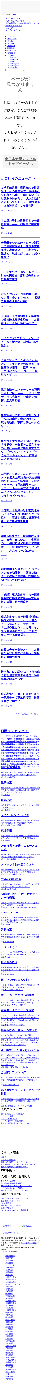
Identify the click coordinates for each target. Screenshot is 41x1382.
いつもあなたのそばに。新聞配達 (14, 1210)
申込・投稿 (12, 50)
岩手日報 (9, 1272)
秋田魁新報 (10, 1268)
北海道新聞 (10, 1256)
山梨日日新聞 (10, 1301)
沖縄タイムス (10, 1374)
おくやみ (11, 43)
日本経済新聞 (10, 1282)
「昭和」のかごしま (9, 1119)
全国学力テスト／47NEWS (12, 1201)
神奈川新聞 (10, 1296)
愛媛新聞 (9, 1350)
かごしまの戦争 (7, 1116)
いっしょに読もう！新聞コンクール (15, 1198)
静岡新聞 (9, 1315)
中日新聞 (9, 1308)
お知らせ (11, 55)
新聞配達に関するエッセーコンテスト (16, 1186)
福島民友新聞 (10, 1277)
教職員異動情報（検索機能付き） (14, 1167)
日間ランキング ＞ (15, 731)
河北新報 (9, 1260)
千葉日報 (9, 1294)
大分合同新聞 (10, 1360)
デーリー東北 (10, 1265)
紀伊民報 (9, 1334)
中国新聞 (9, 1339)
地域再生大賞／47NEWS (11, 1206)
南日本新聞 (10, 1372)
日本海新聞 (10, 1341)
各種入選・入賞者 (8, 1181)
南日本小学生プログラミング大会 (14, 1190)
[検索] (24, 70)
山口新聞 (9, 1343)
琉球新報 (9, 1376)
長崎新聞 (9, 1365)
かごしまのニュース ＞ (18, 178)
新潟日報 (9, 1305)
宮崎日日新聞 (10, 1362)
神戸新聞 (9, 1329)
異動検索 (11, 46)
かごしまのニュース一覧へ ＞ (28, 714)
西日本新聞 (10, 1358)
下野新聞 (9, 1286)
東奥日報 (9, 1263)
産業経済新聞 (10, 1279)
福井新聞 (9, 1324)
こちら (13, 14)
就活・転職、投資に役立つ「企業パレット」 (19, 1164)
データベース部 (28, 1243)
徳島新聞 (9, 1353)
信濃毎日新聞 (10, 1303)
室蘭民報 (9, 1258)
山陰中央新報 (10, 1346)
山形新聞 (9, 1270)
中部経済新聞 (10, 1310)
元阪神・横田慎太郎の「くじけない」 (16, 1123)
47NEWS (5, 1252)
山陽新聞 (9, 1336)
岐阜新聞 (9, 1317)
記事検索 (11, 48)
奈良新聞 (9, 1331)
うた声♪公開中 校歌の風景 (12, 1121)
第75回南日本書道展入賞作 (12, 1183)
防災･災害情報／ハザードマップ (14, 1162)
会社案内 (11, 53)
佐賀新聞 (9, 1367)
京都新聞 (9, 1327)
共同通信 (9, 1379)
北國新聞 (9, 1322)
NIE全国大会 (6, 1203)
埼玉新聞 (9, 1298)
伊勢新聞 (9, 1313)
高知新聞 (9, 1355)
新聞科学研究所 (7, 1208)
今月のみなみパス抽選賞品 (12, 1188)
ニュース (11, 36)
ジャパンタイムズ (12, 1284)
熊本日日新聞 (10, 1369)
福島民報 (9, 1275)
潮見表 (3, 1157)
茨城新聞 (9, 1289)
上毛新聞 (9, 1291)
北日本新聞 (10, 1320)
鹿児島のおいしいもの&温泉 (12, 1114)
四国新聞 (9, 1348)
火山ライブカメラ (8, 1160)
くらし (10, 41)
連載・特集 (12, 39)
